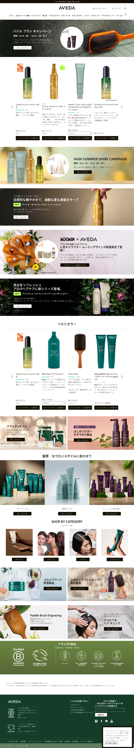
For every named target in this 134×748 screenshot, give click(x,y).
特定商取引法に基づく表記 (53, 741)
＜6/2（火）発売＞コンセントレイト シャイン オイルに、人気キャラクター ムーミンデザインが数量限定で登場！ (106, 116)
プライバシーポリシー (35, 741)
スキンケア (51, 559)
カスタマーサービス (76, 707)
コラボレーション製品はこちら (74, 265)
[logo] (67, 7)
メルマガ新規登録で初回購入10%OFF (67, 1)
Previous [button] (15, 108)
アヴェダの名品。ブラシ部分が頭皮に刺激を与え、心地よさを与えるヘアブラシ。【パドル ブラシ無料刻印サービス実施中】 (80, 385)
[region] (117, 737)
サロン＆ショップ (100, 8)
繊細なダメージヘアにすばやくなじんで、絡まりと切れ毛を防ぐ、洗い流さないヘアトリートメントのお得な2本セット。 (105, 388)
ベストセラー (36, 16)
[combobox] (80, 133)
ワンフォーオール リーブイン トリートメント (53, 107)
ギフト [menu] (11, 16)
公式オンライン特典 (23, 16)
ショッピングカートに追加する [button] (27, 138)
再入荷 (44, 16)
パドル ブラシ (73, 374)
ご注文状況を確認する (77, 710)
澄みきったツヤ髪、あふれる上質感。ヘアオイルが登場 (27, 113)
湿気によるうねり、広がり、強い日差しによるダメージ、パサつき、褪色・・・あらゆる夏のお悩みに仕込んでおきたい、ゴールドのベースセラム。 (53, 119)
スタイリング (115, 559)
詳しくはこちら (22, 48)
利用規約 (23, 741)
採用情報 (75, 741)
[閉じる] (126, 733)
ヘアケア (83, 559)
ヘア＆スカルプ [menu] (54, 16)
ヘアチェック (95, 16)
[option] (28, 102)
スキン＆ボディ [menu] (77, 16)
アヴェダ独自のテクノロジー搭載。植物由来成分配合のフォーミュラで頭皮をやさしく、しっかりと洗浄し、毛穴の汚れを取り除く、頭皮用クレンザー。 (79, 120)
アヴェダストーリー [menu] (108, 16)
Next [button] (119, 108)
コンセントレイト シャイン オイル (28, 105)
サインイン (118, 8)
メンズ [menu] (86, 16)
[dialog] (125, 14)
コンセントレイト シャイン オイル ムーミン (106, 105)
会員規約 (67, 741)
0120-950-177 (75, 705)
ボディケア (19, 559)
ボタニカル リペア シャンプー (53, 374)
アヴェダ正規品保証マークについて (81, 712)
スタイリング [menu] (65, 16)
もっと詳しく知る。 (111, 743)
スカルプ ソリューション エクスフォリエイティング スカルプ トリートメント (80, 107)
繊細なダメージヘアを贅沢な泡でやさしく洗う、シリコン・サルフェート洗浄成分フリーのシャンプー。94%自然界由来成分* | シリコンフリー (53, 384)
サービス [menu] (120, 16)
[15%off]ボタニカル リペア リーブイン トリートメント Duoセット (106, 376)
